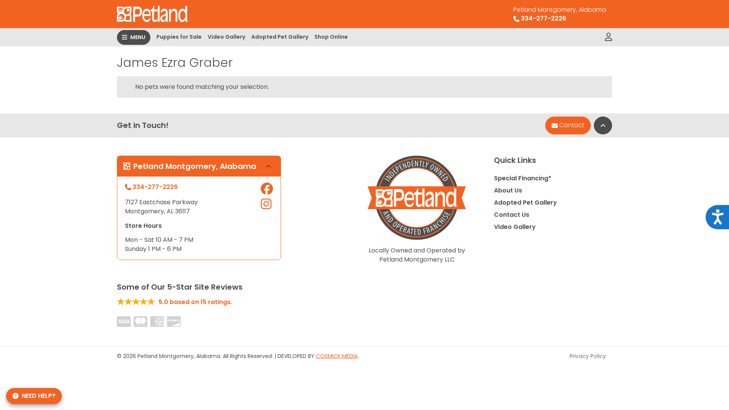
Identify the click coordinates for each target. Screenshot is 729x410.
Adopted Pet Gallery (279, 37)
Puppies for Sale (179, 37)
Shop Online (331, 37)
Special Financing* (522, 178)
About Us (508, 190)
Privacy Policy (588, 356)
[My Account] (608, 37)
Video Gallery (226, 37)
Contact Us (511, 214)
